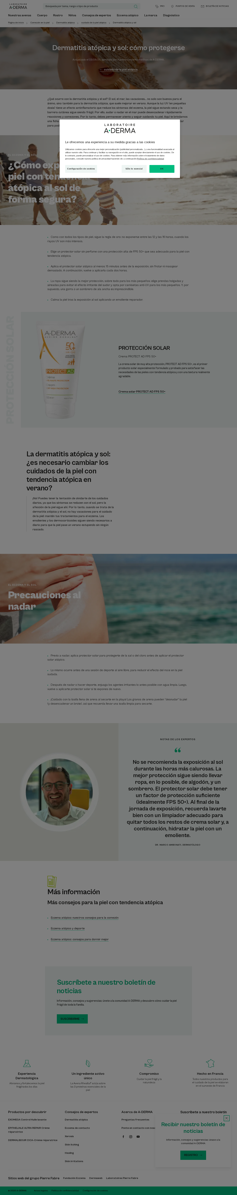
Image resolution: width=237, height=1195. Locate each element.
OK (161, 169)
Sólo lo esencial (134, 169)
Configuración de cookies (81, 169)
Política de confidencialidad (150, 159)
